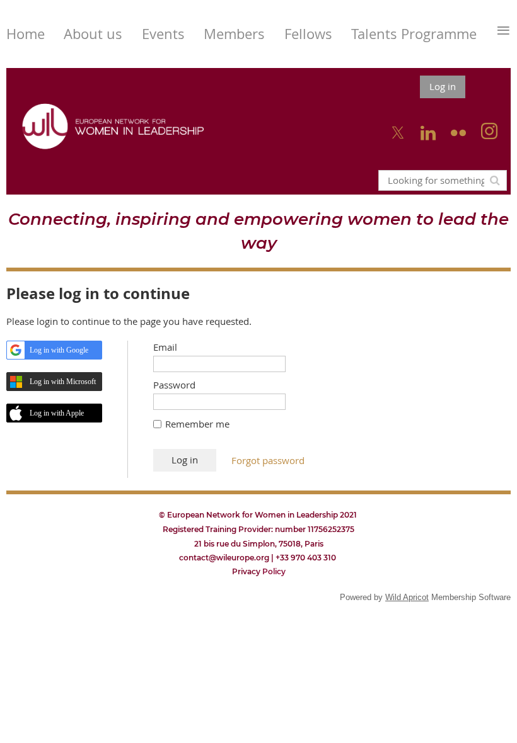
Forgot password (268, 460)
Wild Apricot (407, 597)
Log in (442, 86)
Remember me (197, 423)
